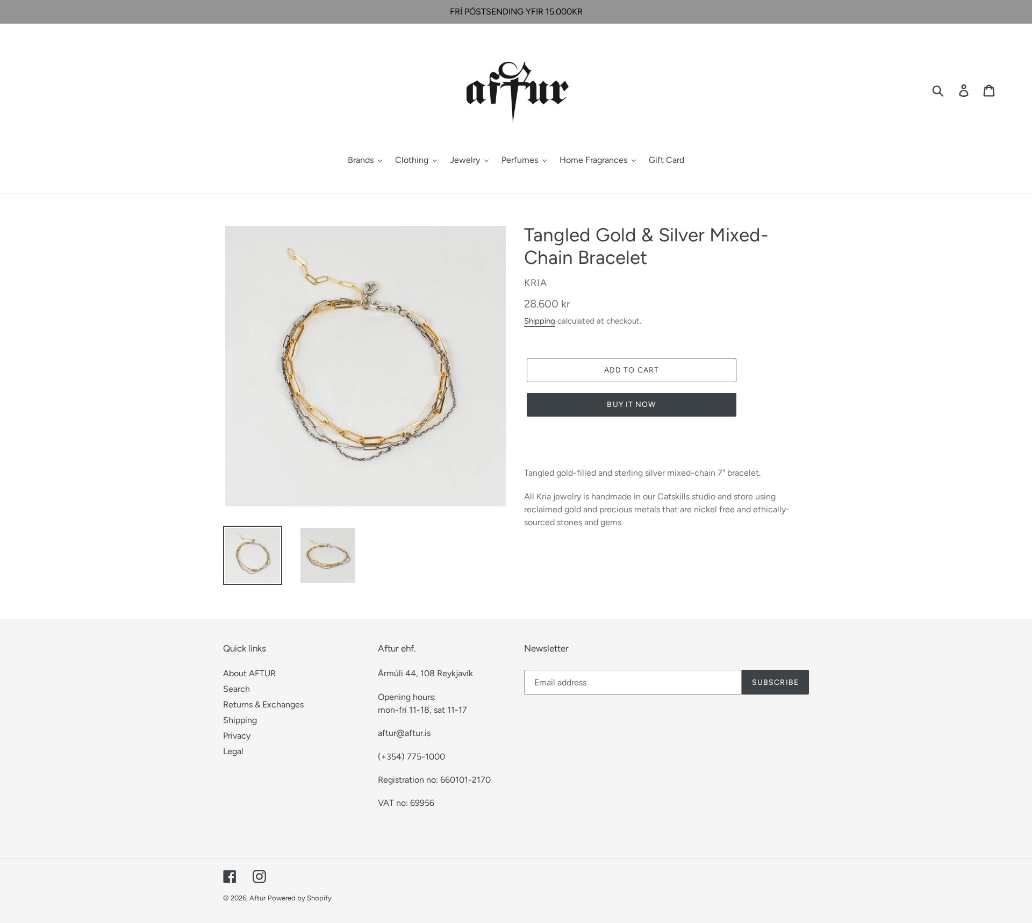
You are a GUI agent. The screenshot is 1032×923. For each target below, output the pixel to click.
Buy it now (631, 404)
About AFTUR (249, 673)
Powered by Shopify (300, 898)
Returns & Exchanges (263, 704)
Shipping (539, 321)
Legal (233, 751)
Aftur (257, 898)
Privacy (236, 736)
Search (236, 689)
